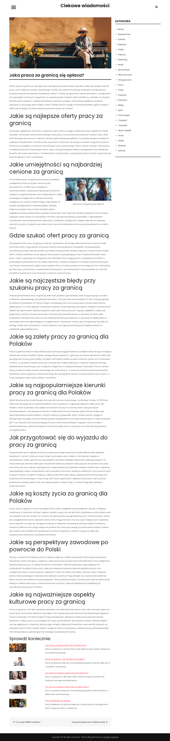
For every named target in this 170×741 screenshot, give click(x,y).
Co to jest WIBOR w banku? (28, 722)
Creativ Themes (110, 737)
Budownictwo (124, 34)
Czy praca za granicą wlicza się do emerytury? (66, 673)
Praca (120, 85)
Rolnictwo (122, 100)
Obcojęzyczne (124, 80)
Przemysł (122, 95)
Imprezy (122, 54)
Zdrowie (121, 150)
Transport (122, 120)
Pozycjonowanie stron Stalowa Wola (88, 722)
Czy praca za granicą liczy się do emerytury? (66, 645)
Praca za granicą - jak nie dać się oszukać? (65, 659)
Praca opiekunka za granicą (58, 700)
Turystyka (122, 125)
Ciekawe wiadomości (85, 5)
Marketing (122, 59)
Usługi (121, 140)
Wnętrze (122, 145)
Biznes (121, 29)
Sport (120, 110)
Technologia (124, 115)
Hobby (121, 49)
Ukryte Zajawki (124, 130)
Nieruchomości (125, 74)
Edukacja (122, 44)
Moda (120, 64)
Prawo (121, 90)
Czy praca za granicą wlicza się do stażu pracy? (67, 687)
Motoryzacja (123, 69)
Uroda (121, 135)
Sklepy (121, 105)
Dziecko (121, 39)
